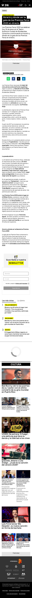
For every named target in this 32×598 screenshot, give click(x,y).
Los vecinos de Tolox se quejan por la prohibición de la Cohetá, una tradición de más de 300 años (23, 545)
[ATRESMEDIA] (16, 561)
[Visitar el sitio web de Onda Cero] (9, 574)
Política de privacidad (14, 590)
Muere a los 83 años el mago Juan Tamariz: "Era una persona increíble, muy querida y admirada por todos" (16, 310)
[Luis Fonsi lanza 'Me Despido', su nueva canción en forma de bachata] (16, 515)
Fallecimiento (11, 305)
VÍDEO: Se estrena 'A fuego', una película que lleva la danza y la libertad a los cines (16, 436)
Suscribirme (16, 288)
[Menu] (30, 5)
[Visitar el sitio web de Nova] (9, 570)
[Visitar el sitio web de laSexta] (16, 566)
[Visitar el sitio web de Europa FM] (16, 574)
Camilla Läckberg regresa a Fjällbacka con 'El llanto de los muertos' (8, 407)
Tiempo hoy (23, 1)
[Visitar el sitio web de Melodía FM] (23, 574)
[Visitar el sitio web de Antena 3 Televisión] (9, 566)
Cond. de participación (12, 593)
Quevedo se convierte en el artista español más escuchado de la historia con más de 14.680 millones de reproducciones (23, 482)
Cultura (16, 364)
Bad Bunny (9, 318)
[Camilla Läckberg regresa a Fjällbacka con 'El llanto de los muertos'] (9, 401)
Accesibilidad (22, 593)
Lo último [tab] (21, 301)
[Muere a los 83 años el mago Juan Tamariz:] (9, 474)
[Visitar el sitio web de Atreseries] (23, 570)
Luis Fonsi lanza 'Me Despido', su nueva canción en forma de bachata (14, 526)
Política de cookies (25, 590)
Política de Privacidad (21, 283)
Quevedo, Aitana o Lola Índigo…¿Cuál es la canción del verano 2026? (15, 463)
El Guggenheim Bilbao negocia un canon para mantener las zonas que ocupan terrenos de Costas (17, 334)
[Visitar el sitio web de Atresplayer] (12, 578)
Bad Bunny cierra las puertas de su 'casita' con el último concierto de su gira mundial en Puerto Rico (17, 322)
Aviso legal (5, 590)
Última (21, 5)
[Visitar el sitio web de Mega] (16, 570)
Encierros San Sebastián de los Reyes (11, 1)
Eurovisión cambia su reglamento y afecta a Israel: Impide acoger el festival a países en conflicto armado (8, 545)
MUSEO (7, 330)
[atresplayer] (26, 5)
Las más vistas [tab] (8, 301)
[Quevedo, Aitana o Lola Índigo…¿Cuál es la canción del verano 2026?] (16, 452)
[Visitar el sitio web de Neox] (23, 566)
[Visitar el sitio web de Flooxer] (22, 578)
